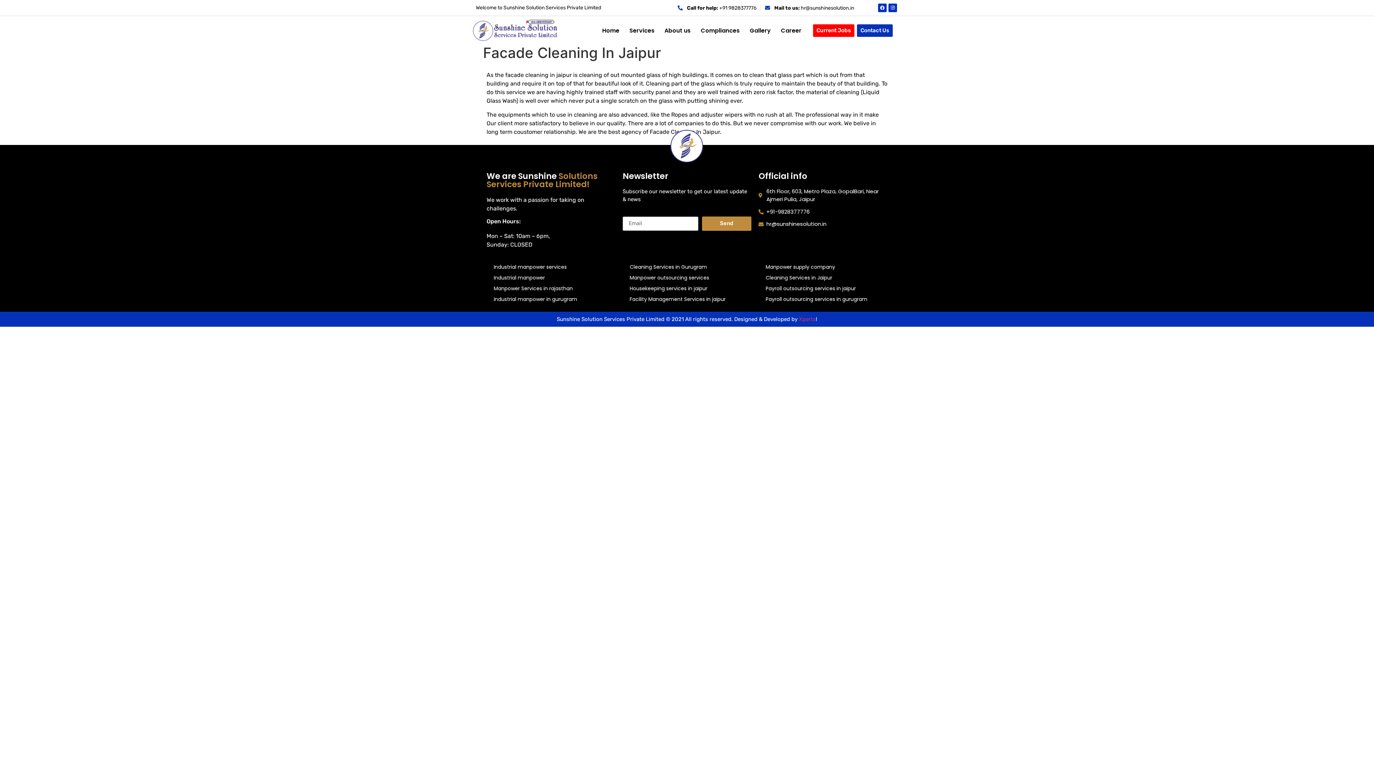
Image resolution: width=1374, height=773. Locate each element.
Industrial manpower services (530, 267)
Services (641, 30)
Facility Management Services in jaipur (678, 299)
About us (677, 30)
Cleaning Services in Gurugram (668, 267)
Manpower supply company (800, 267)
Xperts (807, 319)
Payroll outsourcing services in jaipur (811, 288)
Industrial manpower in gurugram (535, 299)
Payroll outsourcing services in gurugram (816, 299)
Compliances (720, 30)
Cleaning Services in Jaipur (799, 277)
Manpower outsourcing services (669, 277)
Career (791, 30)
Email (630, 214)
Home (610, 30)
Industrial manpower (519, 277)
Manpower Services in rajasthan (533, 288)
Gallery (760, 30)
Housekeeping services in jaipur (668, 288)
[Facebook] (882, 8)
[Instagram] (892, 8)
